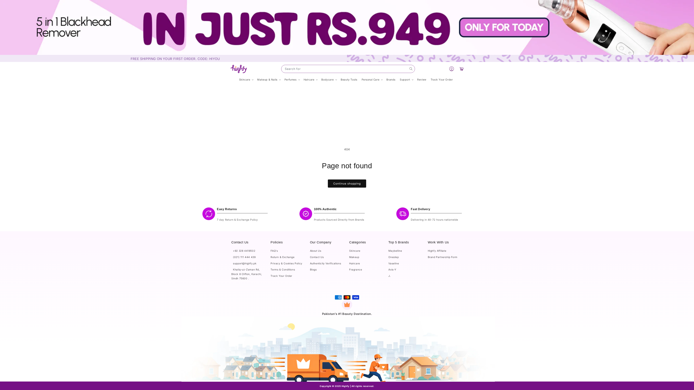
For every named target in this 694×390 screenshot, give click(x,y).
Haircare (354, 263)
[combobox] (348, 69)
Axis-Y (392, 269)
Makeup (354, 257)
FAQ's (274, 250)
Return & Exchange (282, 257)
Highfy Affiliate (437, 250)
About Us (315, 250)
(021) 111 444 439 (243, 257)
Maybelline (395, 250)
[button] (462, 69)
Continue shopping (347, 183)
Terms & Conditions (283, 269)
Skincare (354, 250)
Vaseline (393, 263)
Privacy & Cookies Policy (286, 263)
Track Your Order (281, 275)
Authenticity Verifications (325, 263)
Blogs (313, 269)
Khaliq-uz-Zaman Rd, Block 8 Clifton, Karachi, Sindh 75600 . (246, 274)
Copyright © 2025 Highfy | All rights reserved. (347, 386)
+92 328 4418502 (243, 250)
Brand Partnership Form (442, 257)
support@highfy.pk (243, 263)
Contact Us (317, 257)
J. (389, 275)
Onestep (393, 257)
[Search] (411, 69)
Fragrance (355, 269)
